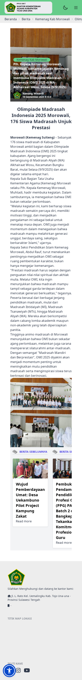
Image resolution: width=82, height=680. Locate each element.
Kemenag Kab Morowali (32, 59)
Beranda (11, 19)
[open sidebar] (75, 7)
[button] (9, 670)
